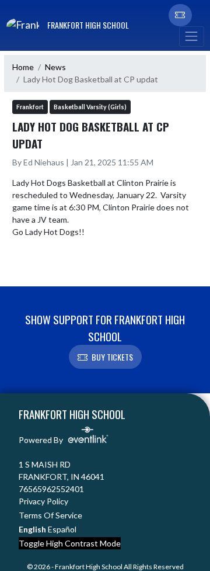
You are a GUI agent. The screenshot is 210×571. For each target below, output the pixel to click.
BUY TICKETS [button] (112, 357)
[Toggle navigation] (191, 36)
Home (23, 67)
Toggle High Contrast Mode (70, 543)
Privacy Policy (43, 501)
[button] (180, 15)
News (55, 67)
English (32, 529)
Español (62, 529)
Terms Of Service (50, 515)
